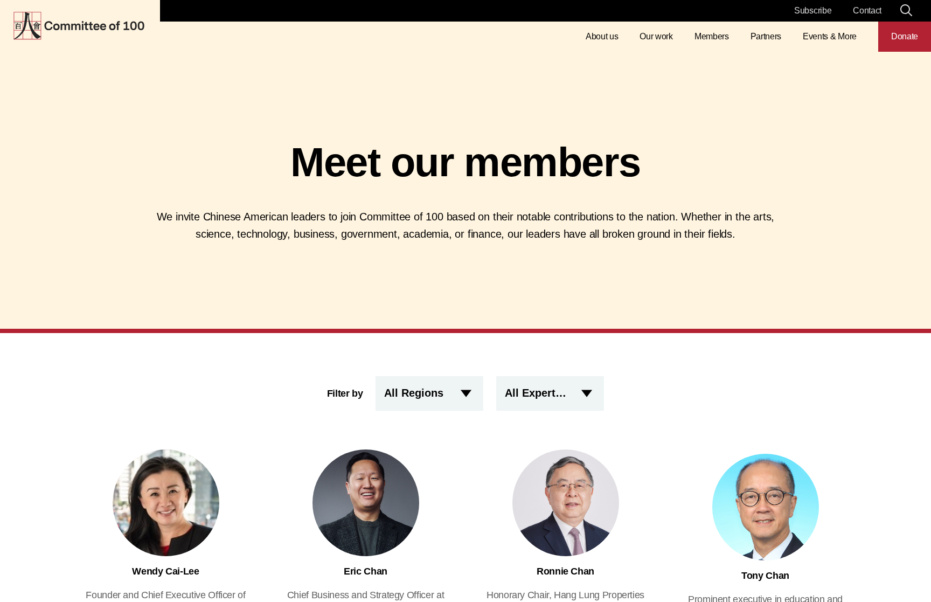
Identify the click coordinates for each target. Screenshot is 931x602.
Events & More (830, 36)
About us (602, 36)
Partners (766, 36)
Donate (904, 36)
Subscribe (812, 10)
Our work (656, 36)
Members (711, 36)
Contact (867, 10)
